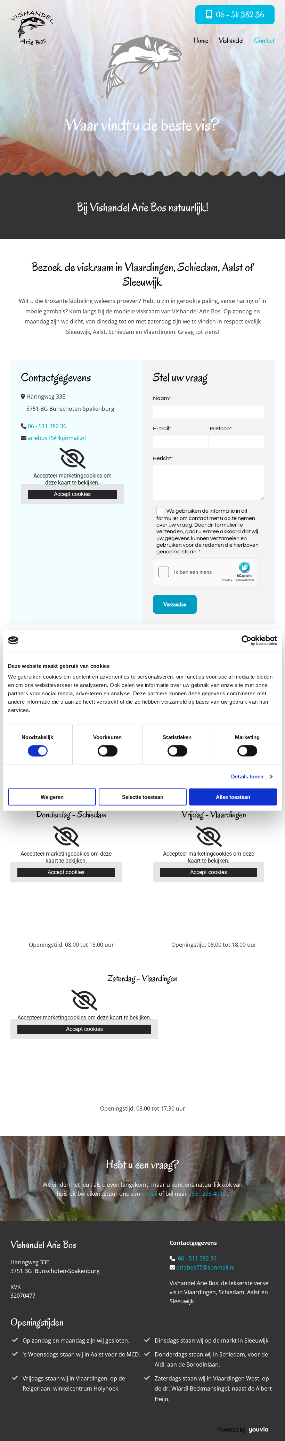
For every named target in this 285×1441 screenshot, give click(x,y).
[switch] (107, 750)
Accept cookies (72, 494)
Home (200, 40)
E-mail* (162, 428)
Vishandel (231, 40)
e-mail (149, 1194)
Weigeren (52, 797)
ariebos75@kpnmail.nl (206, 1267)
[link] (72, 458)
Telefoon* (220, 428)
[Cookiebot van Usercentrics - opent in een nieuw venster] (246, 640)
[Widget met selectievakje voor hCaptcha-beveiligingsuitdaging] (205, 572)
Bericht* (163, 458)
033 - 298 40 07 (207, 1194)
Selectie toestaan (142, 797)
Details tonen (247, 776)
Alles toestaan (233, 797)
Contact (264, 40)
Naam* (162, 398)
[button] (235, 14)
